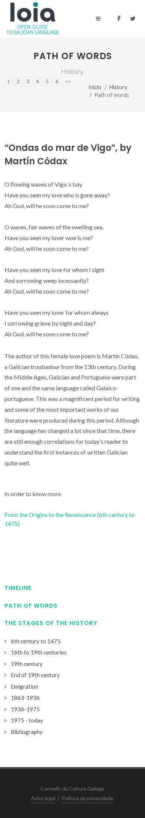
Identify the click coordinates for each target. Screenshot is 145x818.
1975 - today (27, 720)
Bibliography (27, 731)
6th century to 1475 (36, 641)
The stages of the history (50, 623)
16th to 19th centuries (39, 652)
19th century (27, 663)
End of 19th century (35, 675)
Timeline (18, 588)
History (118, 87)
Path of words (31, 606)
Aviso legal (43, 798)
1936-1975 (25, 709)
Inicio (95, 87)
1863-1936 (25, 697)
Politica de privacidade (87, 798)
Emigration (24, 686)
